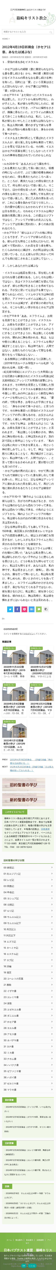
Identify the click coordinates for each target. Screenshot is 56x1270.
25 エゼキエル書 (12, 1009)
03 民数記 (9, 886)
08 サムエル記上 (12, 916)
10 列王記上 (10, 929)
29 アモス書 (10, 1034)
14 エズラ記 (10, 941)
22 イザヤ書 (10, 991)
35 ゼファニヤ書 (12, 1071)
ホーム (9, 1240)
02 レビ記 (9, 879)
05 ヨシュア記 (11, 898)
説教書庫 (45, 829)
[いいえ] (52, 1261)
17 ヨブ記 (8, 960)
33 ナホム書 (10, 1058)
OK (23, 1266)
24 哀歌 (8, 1003)
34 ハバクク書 (11, 1065)
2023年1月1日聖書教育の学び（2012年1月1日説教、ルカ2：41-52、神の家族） (14, 747)
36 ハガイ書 (10, 1077)
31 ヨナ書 (9, 1046)
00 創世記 (9, 867)
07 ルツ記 (9, 910)
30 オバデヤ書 (11, 1040)
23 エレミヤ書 (11, 997)
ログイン (30, 633)
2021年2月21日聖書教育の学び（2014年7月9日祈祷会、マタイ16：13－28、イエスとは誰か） (41, 710)
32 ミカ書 (9, 1052)
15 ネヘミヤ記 (11, 947)
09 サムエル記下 (12, 923)
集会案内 (29, 1240)
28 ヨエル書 (10, 1028)
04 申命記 (9, 892)
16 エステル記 (11, 954)
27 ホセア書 (10, 1021)
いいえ (32, 1266)
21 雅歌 (7, 984)
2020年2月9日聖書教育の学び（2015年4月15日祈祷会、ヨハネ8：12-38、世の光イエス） (14, 710)
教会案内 (19, 1240)
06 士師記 (9, 904)
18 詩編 (7, 966)
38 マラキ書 (10, 1089)
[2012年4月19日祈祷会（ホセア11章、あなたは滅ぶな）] (31, 609)
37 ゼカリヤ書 (11, 1083)
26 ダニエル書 (11, 1015)
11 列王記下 (10, 935)
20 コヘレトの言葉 (13, 978)
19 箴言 (7, 972)
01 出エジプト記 (12, 873)
